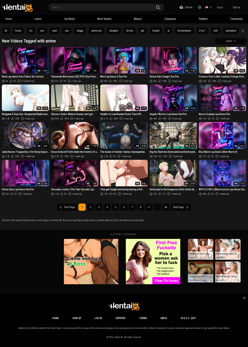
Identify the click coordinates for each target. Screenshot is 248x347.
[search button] (158, 7)
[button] (242, 31)
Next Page (178, 207)
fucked (155, 30)
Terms (143, 318)
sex (67, 30)
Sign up (236, 7)
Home (8, 18)
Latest (37, 18)
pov (42, 30)
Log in (220, 7)
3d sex (129, 30)
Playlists (203, 18)
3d (6, 30)
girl (142, 30)
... (157, 207)
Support (120, 318)
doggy (80, 30)
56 (165, 207)
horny (18, 30)
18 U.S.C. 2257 (188, 318)
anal (54, 30)
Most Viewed (104, 18)
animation (231, 30)
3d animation (184, 30)
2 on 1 (202, 30)
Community (236, 18)
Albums (138, 18)
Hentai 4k (118, 337)
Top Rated (69, 18)
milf (216, 30)
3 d (30, 30)
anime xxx (96, 30)
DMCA (163, 318)
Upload (188, 7)
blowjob (114, 30)
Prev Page (69, 207)
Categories (170, 18)
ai (168, 30)
